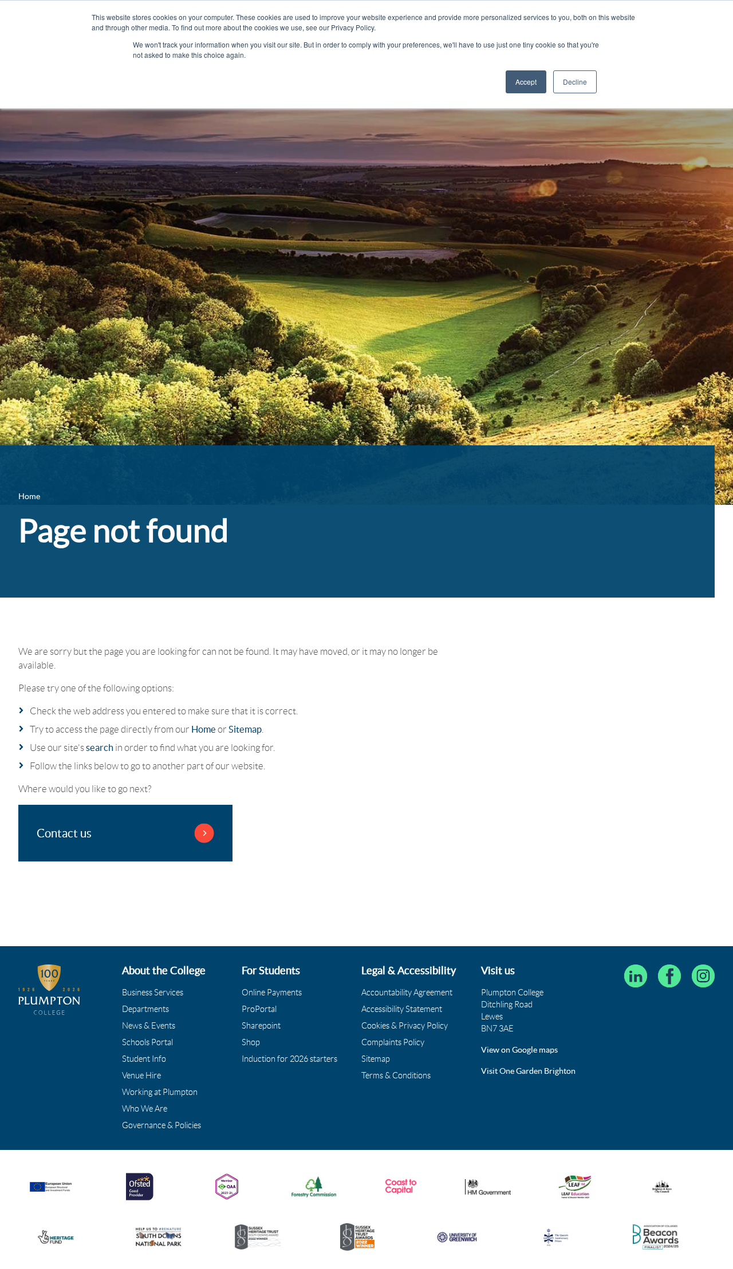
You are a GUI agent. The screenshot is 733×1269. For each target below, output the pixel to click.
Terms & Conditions (396, 1075)
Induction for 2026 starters (289, 1059)
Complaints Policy (392, 1042)
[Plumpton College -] (49, 989)
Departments (145, 1009)
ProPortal (259, 1009)
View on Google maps (519, 1049)
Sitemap (245, 729)
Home (203, 729)
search (99, 747)
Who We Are (144, 1108)
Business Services (152, 992)
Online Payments (272, 992)
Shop (251, 1042)
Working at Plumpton (160, 1092)
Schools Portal (147, 1042)
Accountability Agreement (406, 992)
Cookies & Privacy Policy (404, 1025)
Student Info (144, 1059)
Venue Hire (141, 1075)
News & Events (148, 1025)
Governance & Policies (161, 1125)
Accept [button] (526, 81)
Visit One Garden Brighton (528, 1071)
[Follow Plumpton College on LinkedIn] (635, 975)
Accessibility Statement (401, 1009)
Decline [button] (575, 81)
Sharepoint (261, 1025)
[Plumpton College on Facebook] (669, 975)
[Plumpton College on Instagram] (703, 975)
